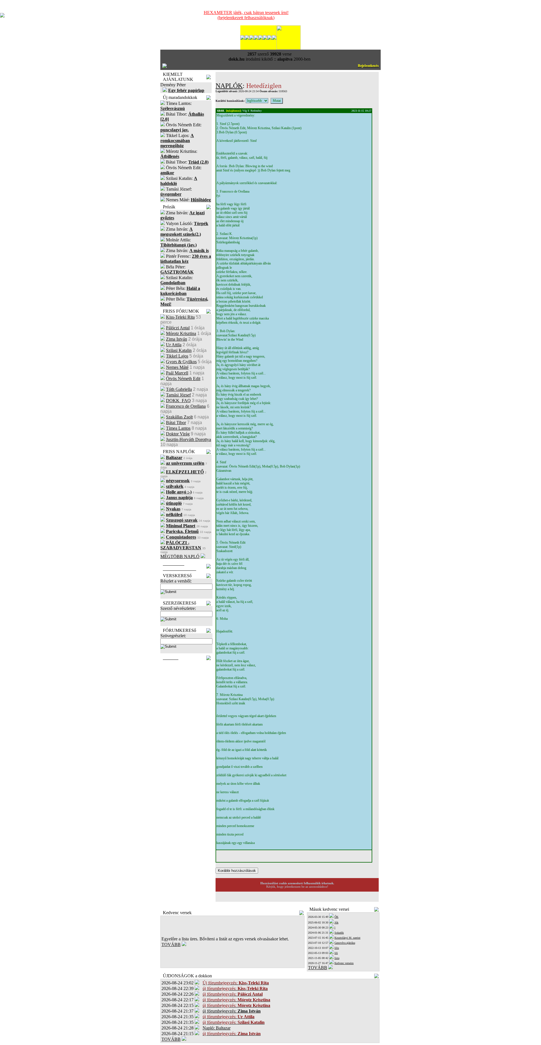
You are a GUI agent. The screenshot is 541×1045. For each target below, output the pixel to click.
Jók (336, 922)
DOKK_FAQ (178, 400)
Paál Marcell (177, 373)
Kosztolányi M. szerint (347, 937)
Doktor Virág (178, 433)
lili (336, 952)
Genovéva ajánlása (344, 942)
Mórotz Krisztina (181, 333)
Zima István (176, 339)
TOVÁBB (171, 944)
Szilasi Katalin (179, 350)
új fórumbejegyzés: (232, 1011)
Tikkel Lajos (177, 356)
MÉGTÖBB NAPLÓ (179, 556)
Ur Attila (173, 344)
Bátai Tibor (176, 422)
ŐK (336, 916)
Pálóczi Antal (178, 327)
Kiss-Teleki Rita (180, 317)
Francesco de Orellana (186, 406)
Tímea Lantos (178, 428)
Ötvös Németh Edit (183, 378)
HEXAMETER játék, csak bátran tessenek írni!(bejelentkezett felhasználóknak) (246, 15)
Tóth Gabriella (179, 389)
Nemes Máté (177, 367)
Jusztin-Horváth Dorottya (188, 439)
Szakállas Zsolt (179, 417)
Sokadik (339, 932)
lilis (336, 947)
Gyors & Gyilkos (181, 361)
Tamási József (178, 395)
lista (336, 958)
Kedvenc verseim (344, 963)
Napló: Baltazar (216, 1028)
